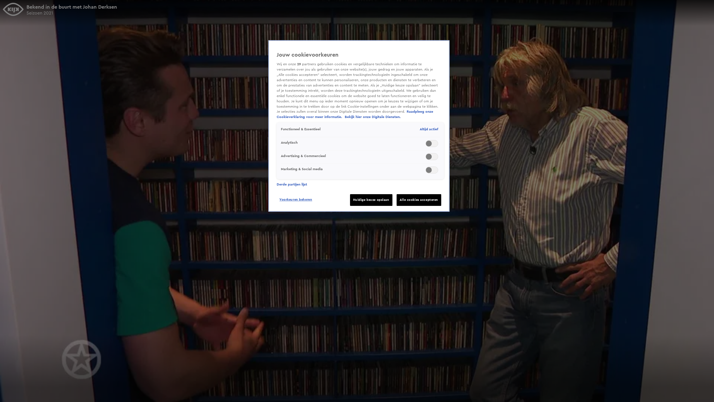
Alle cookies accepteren (419, 199)
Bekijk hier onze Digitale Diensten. (373, 117)
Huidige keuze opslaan (371, 199)
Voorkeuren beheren (295, 199)
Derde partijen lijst (292, 184)
